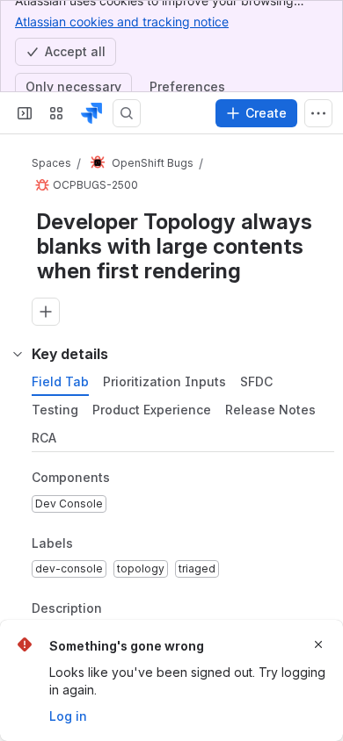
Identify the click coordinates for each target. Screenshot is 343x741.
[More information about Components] (127, 478)
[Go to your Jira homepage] (91, 113)
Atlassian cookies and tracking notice (122, 21)
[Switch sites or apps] (56, 113)
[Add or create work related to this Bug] (46, 312)
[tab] (60, 382)
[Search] (127, 113)
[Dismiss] (318, 644)
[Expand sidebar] (25, 113)
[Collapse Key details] (17, 353)
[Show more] (318, 113)
